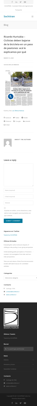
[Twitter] (21, 2)
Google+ (18, 121)
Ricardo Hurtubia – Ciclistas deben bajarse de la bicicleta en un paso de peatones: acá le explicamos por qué (18, 44)
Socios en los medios (11, 65)
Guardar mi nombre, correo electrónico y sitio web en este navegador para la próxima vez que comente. (17, 213)
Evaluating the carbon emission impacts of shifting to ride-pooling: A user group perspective (18, 246)
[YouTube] (25, 2)
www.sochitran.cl (11, 295)
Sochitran (9, 16)
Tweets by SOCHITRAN (10, 235)
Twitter (17, 118)
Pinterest (8, 121)
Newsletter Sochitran (10, 369)
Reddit (25, 118)
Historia (6, 360)
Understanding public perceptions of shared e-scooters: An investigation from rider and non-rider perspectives (18, 254)
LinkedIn (27, 121)
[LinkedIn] (16, 2)
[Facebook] (12, 2)
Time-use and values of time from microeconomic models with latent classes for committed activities (18, 263)
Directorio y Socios (9, 364)
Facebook (8, 118)
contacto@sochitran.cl (12, 291)
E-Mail (7, 125)
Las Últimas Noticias (18, 111)
